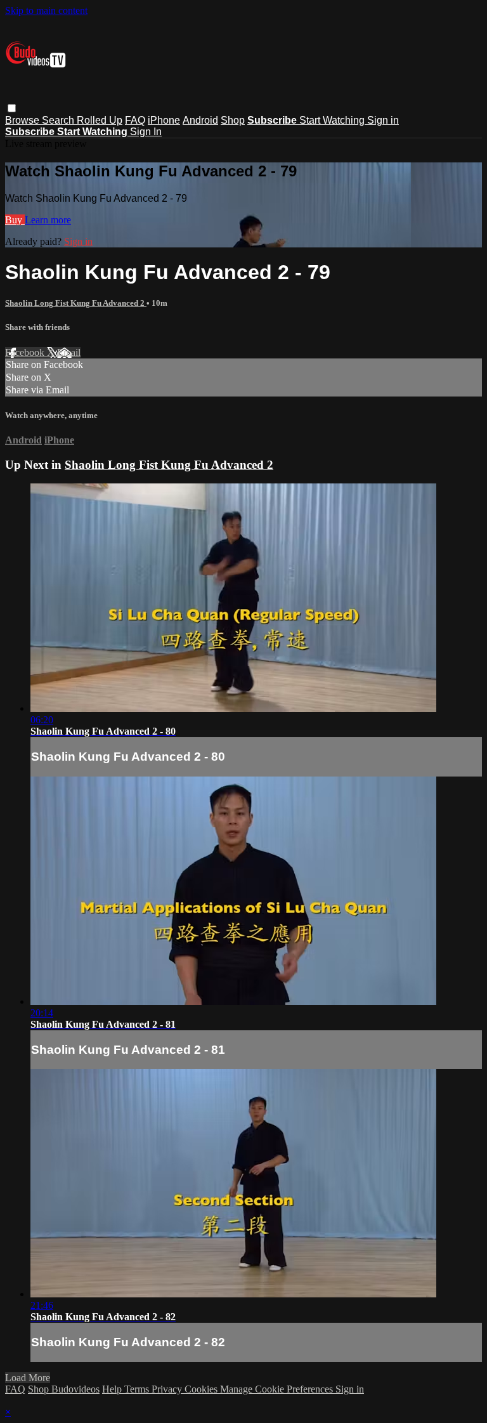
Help (113, 1389)
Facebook (26, 352)
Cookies (202, 1389)
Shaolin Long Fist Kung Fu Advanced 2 (75, 303)
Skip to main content (46, 10)
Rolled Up (99, 120)
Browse (23, 120)
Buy (15, 219)
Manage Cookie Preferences (277, 1389)
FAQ (135, 120)
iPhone (164, 120)
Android (200, 120)
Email (69, 352)
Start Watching (333, 120)
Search (59, 120)
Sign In (146, 131)
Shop (233, 120)
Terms (138, 1389)
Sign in (383, 120)
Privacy (168, 1389)
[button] (12, 108)
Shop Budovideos (64, 1389)
